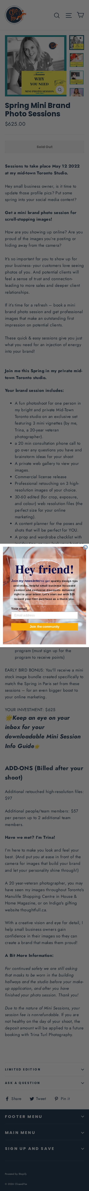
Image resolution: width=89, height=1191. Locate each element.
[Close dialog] (86, 547)
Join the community (44, 626)
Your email (19, 608)
